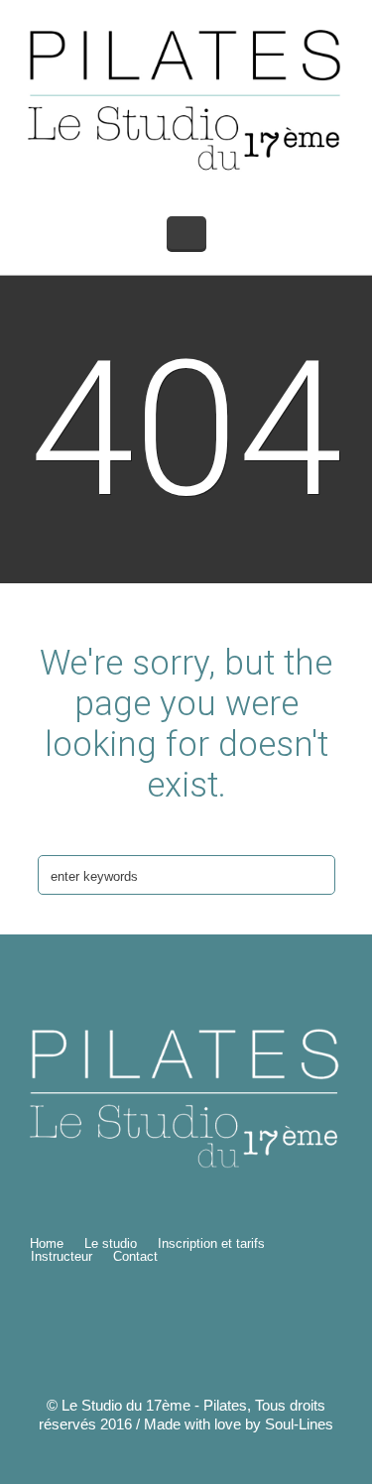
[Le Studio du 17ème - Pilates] (186, 98)
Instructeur (61, 1256)
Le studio (110, 1243)
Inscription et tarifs (211, 1243)
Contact (135, 1256)
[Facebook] (255, 1327)
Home (46, 1243)
